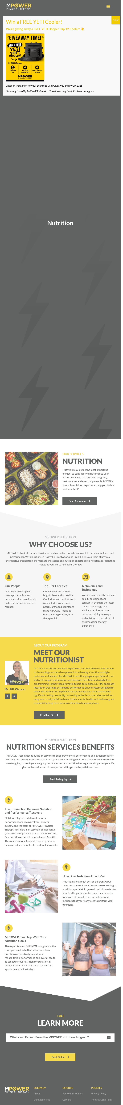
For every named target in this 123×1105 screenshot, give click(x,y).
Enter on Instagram (16, 85)
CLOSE (116, 20)
